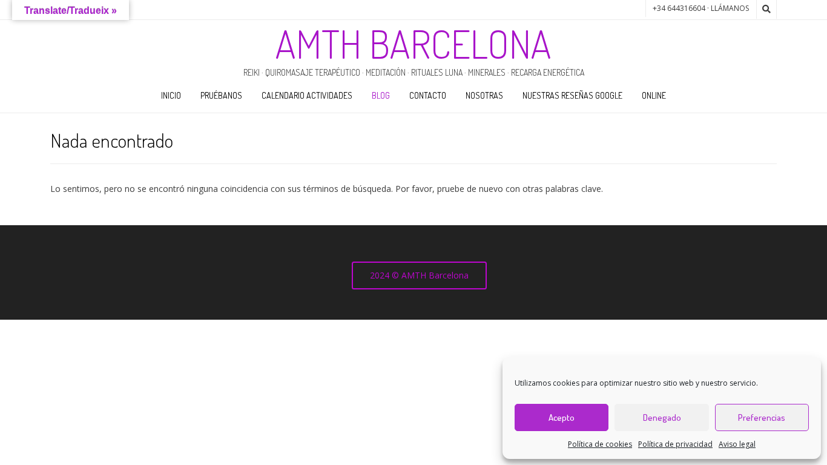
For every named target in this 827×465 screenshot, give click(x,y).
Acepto (562, 417)
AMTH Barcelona (413, 43)
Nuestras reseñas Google (572, 95)
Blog (381, 95)
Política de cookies (600, 444)
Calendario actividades (307, 95)
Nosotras (484, 95)
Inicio (171, 95)
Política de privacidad (675, 444)
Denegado (662, 417)
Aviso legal (737, 444)
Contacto (427, 95)
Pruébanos (221, 95)
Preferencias (761, 417)
